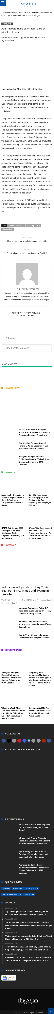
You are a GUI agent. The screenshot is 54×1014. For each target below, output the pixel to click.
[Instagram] (24, 741)
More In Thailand (26, 315)
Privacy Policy (32, 888)
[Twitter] (9, 741)
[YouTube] (19, 741)
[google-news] (29, 740)
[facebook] (4, 741)
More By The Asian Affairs (26, 313)
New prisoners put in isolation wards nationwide (27, 239)
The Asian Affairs (11, 38)
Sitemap (6, 888)
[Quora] (44, 741)
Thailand (7, 24)
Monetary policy (33, 225)
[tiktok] (33, 741)
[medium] (14, 741)
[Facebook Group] (49, 741)
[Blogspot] (39, 741)
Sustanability (7, 229)
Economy (20, 225)
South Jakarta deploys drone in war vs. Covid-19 (27, 251)
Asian (11, 225)
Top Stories (29, 894)
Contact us (17, 888)
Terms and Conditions (12, 894)
